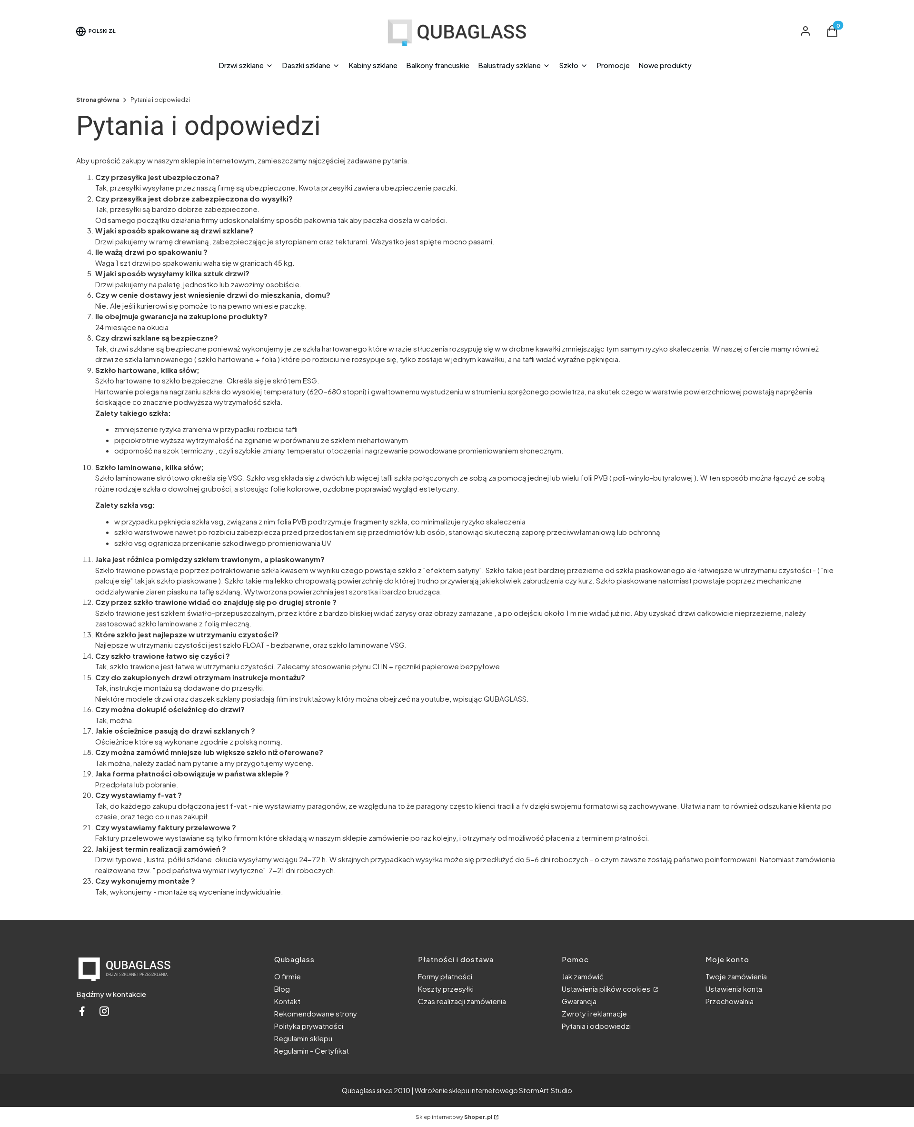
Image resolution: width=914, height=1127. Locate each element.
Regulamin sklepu (303, 1038)
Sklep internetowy (454, 1117)
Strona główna (97, 99)
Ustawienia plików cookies (607, 988)
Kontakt (287, 1001)
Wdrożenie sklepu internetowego (466, 1090)
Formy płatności (445, 976)
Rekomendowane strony (315, 1013)
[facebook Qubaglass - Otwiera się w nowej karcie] (82, 1013)
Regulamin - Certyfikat (311, 1050)
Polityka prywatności (308, 1025)
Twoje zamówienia (736, 976)
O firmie (287, 976)
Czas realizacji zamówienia (462, 1001)
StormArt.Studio (545, 1090)
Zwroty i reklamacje (594, 1013)
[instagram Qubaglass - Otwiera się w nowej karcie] (104, 1013)
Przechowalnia (729, 1001)
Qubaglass (359, 1090)
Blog (282, 988)
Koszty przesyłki (446, 988)
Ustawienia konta (733, 988)
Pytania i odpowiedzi (596, 1025)
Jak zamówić (583, 976)
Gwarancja (579, 1001)
